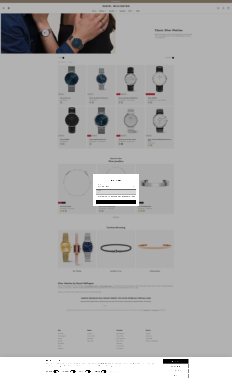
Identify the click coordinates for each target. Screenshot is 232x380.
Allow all (175, 361)
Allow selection (175, 371)
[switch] (73, 371)
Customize (174, 366)
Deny (175, 375)
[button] (136, 176)
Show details (113, 372)
